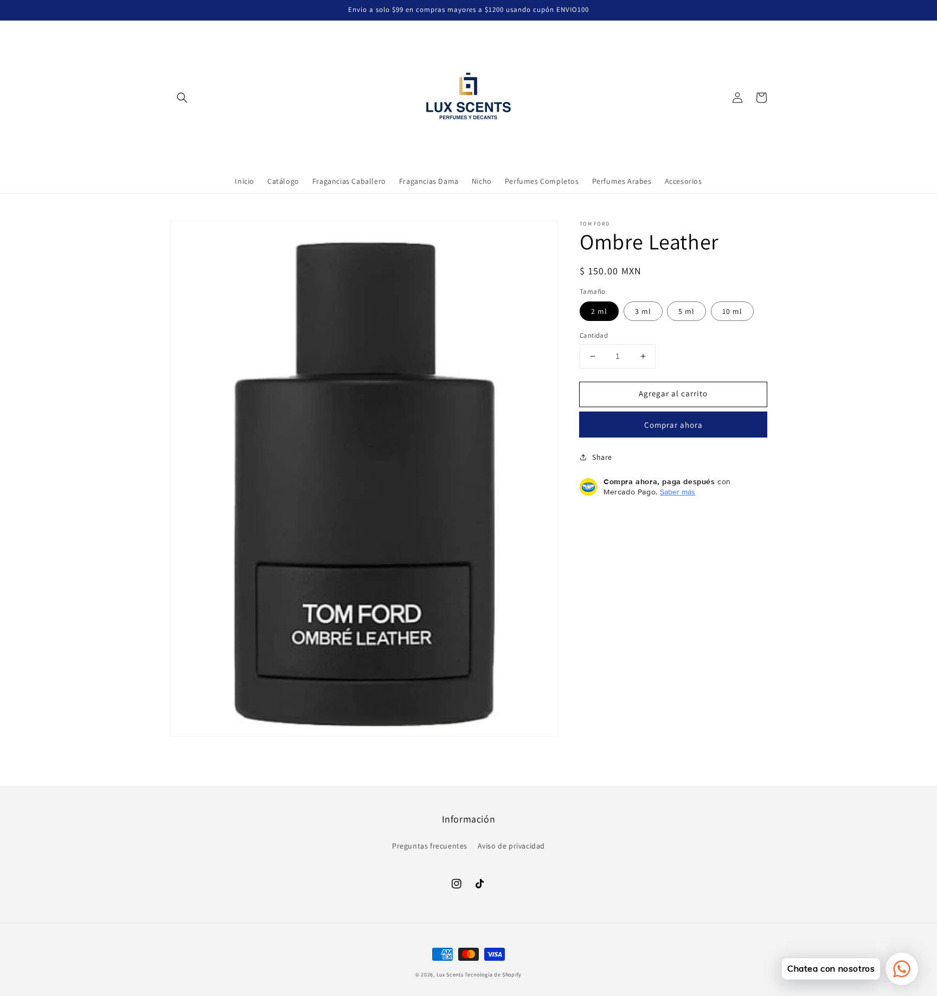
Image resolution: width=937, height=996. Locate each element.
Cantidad (594, 335)
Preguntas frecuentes (429, 846)
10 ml (732, 311)
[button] (182, 98)
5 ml (686, 311)
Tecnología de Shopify (493, 974)
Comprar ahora (673, 425)
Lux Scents (450, 974)
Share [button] (602, 457)
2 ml (599, 311)
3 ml (643, 311)
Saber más (677, 491)
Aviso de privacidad (511, 846)
